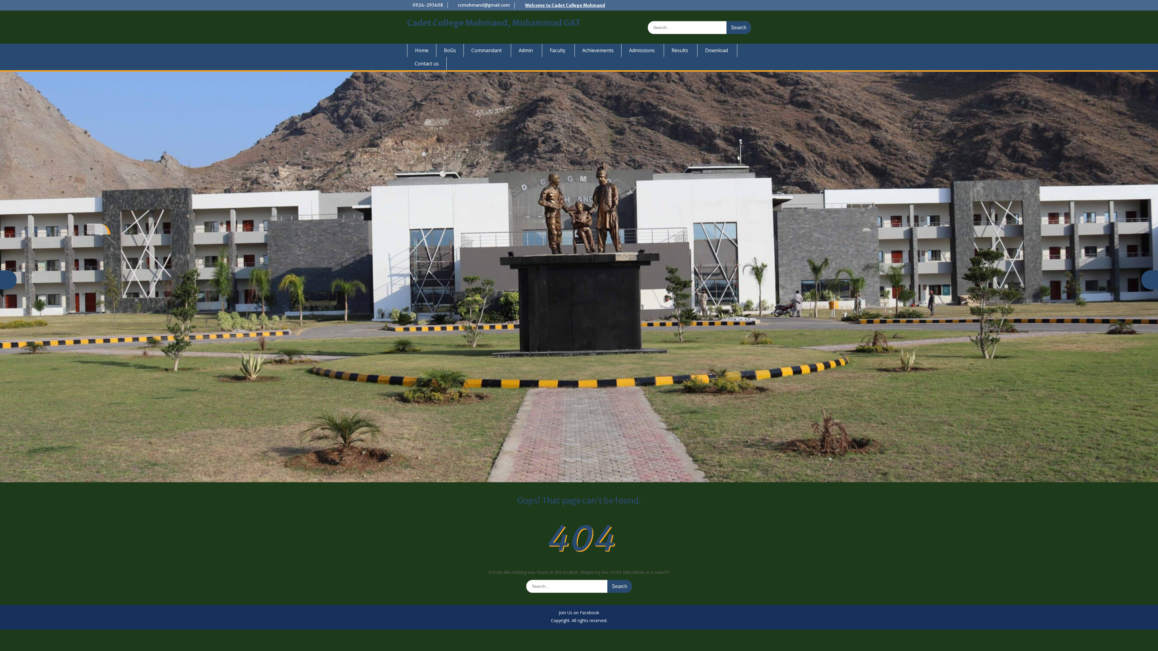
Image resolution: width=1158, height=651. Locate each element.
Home (422, 50)
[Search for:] (699, 27)
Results (680, 50)
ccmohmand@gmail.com (484, 5)
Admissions (642, 50)
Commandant (486, 50)
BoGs (450, 50)
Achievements (598, 50)
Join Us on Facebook (579, 613)
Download (716, 50)
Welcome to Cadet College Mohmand (565, 5)
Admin (526, 50)
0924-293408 (428, 5)
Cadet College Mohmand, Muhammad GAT (494, 22)
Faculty (557, 50)
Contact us (427, 63)
